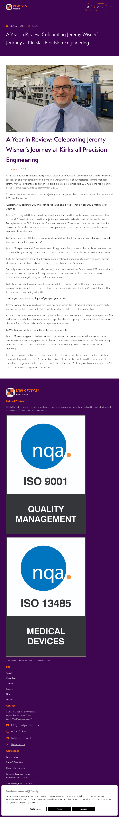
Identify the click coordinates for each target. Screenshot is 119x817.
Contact (100, 7)
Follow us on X (18, 744)
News (35, 26)
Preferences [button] (34, 802)
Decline (59, 809)
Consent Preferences (15, 768)
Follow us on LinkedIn (21, 738)
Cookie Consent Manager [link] (15, 791)
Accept (84, 809)
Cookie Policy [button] (85, 799)
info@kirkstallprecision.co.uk (25, 725)
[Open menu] (111, 7)
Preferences (35, 809)
